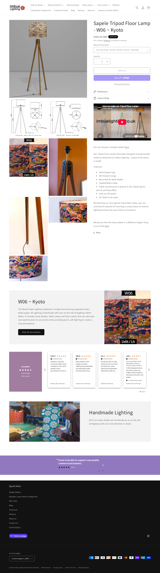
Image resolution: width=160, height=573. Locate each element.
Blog (11, 505)
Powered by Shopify (32, 567)
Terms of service (70, 567)
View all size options (31, 332)
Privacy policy (58, 567)
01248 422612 (14, 527)
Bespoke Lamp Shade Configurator (23, 496)
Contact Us (13, 523)
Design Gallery (15, 492)
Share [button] (98, 232)
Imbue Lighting (20, 567)
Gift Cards (13, 501)
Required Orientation (101, 45)
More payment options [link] (122, 84)
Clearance (13, 510)
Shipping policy (83, 567)
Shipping (107, 41)
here (127, 147)
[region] (97, 369)
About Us (12, 518)
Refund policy (46, 567)
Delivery (12, 514)
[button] (37, 5)
